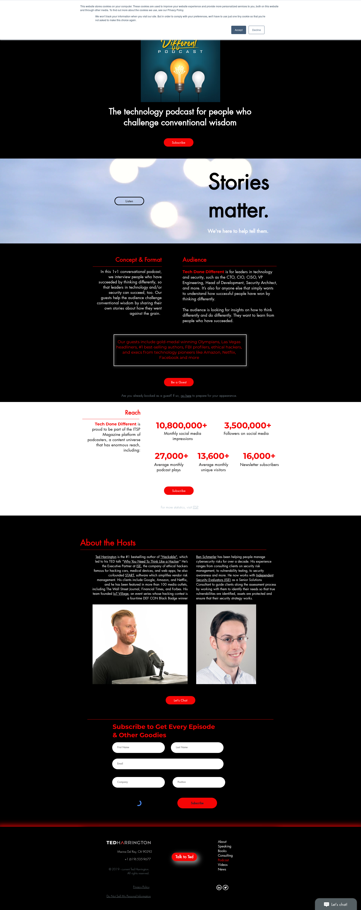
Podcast (223, 860)
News (222, 869)
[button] (141, 887)
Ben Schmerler (206, 557)
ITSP (195, 507)
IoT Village (120, 593)
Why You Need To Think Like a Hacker (151, 561)
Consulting (225, 855)
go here (186, 395)
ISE (138, 566)
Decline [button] (256, 30)
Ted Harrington (105, 557)
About (222, 842)
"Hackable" (168, 557)
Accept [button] (239, 30)
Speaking (224, 846)
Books (222, 851)
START (129, 575)
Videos (223, 865)
